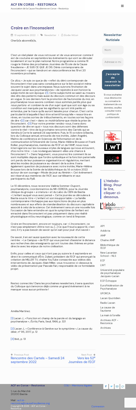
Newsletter (50, 35)
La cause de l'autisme (107, 309)
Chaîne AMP (107, 240)
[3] (29, 123)
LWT (103, 265)
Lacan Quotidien (110, 298)
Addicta (105, 230)
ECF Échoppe (108, 281)
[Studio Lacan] (113, 163)
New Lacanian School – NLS (108, 254)
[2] (22, 120)
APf (102, 226)
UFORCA (105, 293)
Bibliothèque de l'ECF (109, 246)
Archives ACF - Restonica (109, 321)
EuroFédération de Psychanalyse (111, 287)
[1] (47, 93)
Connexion (97, 406)
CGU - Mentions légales (78, 385)
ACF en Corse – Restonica (34, 4)
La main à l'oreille (110, 315)
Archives (105, 328)
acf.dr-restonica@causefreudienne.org (30, 402)
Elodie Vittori (71, 35)
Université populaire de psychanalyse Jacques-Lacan (112, 273)
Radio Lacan (107, 303)
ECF (102, 260)
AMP (103, 235)
